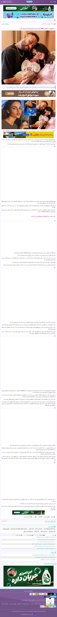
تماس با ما (31, 604)
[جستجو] (4, 2)
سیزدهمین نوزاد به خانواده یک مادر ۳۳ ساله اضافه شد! (45, 537)
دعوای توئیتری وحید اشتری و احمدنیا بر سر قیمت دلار (45, 557)
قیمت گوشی (31, 529)
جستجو (40, 604)
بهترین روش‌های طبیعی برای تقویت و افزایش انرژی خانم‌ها (44, 546)
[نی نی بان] (29, 1)
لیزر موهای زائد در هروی (28, 531)
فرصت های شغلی (26, 604)
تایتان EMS (37, 531)
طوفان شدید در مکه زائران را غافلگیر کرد (47, 559)
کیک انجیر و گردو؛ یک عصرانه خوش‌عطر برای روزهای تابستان (43, 555)
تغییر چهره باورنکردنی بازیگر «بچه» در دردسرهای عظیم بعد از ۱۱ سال (43, 544)
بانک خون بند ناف (44, 531)
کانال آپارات (19, 604)
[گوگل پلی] (43, 594)
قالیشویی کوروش (6, 529)
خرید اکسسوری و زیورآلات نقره (49, 529)
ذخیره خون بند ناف (38, 529)
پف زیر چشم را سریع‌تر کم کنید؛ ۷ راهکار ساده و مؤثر (45, 548)
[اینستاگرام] (44, 607)
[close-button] (45, 597)
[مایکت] (52, 594)
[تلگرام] (52, 607)
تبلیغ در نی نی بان (13, 604)
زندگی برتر (6, 604)
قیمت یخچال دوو (52, 531)
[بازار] (34, 594)
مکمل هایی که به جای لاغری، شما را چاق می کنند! (46, 539)
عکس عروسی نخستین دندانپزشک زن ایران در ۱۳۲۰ (45, 541)
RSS (3, 604)
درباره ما (36, 604)
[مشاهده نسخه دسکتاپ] (2, 2)
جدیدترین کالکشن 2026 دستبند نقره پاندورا (19, 529)
